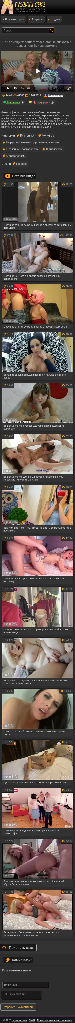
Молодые (48, 135)
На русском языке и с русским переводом (32, 142)
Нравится (13, 102)
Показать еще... (22, 947)
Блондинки (27, 135)
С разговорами (15, 155)
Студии (55, 19)
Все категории (14, 19)
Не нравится (41, 102)
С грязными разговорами (22, 149)
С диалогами (54, 149)
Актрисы (37, 19)
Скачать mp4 (55, 95)
